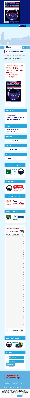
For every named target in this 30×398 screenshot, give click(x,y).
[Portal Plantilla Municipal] (9, 202)
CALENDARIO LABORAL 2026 (13, 119)
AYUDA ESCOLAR (11, 131)
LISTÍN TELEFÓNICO (11, 116)
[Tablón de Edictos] (21, 202)
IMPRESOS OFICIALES (12, 114)
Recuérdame (11, 366)
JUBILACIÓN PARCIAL (12, 149)
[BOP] (9, 217)
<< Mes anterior (14, 231)
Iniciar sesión (10, 364)
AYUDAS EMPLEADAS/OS (13, 130)
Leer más (24, 395)
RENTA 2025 (10, 121)
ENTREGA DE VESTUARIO (13, 140)
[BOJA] (15, 217)
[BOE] (21, 217)
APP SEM (9, 158)
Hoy (22, 231)
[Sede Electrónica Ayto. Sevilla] (15, 202)
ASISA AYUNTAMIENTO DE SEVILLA (15, 117)
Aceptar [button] (19, 396)
